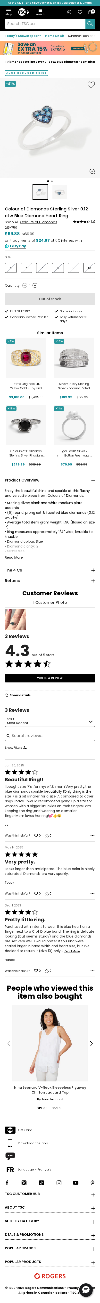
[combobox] (50, 24)
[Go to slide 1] (48, 181)
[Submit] (90, 24)
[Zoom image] (92, 171)
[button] (40, 12)
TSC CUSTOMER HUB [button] (22, 1193)
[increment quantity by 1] (35, 285)
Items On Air (54, 36)
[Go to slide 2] (52, 181)
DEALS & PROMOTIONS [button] (24, 1234)
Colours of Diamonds (38, 222)
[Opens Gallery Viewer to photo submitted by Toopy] (15, 619)
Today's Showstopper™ (23, 36)
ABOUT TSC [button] (15, 1207)
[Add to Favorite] (91, 85)
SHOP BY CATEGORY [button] (22, 1221)
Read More (14, 557)
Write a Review (50, 678)
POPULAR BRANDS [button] (20, 1248)
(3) (93, 222)
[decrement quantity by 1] (24, 285)
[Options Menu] (92, 835)
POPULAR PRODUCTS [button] (23, 1261)
